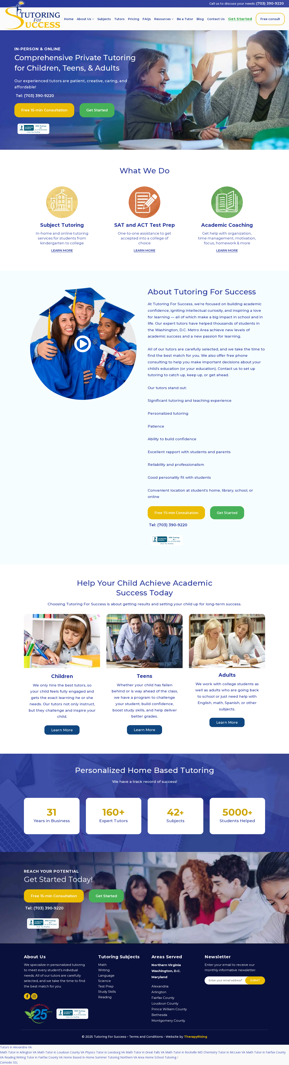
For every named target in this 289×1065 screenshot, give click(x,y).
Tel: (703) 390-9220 (35, 95)
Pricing (133, 19)
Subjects (104, 19)
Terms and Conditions (146, 1037)
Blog (200, 19)
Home (68, 19)
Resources (163, 19)
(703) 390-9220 (270, 3)
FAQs (147, 19)
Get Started (240, 19)
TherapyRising (195, 1037)
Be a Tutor (185, 19)
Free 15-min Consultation (44, 110)
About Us (84, 19)
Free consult (270, 19)
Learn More (62, 730)
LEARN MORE (62, 250)
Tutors (119, 19)
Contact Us (216, 19)
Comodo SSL (9, 1047)
